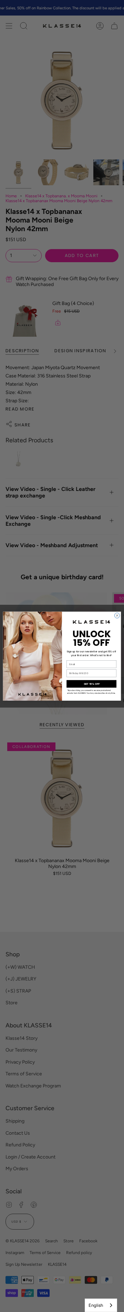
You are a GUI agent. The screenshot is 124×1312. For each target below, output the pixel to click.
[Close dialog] (117, 615)
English (96, 1305)
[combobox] (101, 1305)
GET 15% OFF (92, 683)
